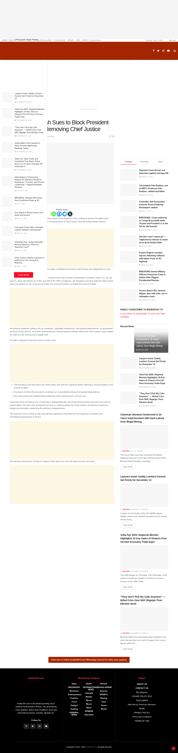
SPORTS (85, 40)
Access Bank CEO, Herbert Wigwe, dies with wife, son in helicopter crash (153, 293)
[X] (70, 214)
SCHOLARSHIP (59, 40)
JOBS (78, 40)
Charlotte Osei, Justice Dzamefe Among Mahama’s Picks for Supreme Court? (29, 244)
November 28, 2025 (148, 387)
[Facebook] (59, 214)
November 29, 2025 (148, 368)
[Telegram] (64, 214)
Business (74, 691)
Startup (103, 698)
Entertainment (95, 40)
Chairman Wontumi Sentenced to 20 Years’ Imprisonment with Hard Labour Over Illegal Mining (142, 418)
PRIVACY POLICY (142, 713)
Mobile (89, 697)
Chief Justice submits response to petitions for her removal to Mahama (29, 260)
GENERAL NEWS (24, 40)
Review (103, 684)
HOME (4, 40)
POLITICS (12, 40)
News (89, 707)
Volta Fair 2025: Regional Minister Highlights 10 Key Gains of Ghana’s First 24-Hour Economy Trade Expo (143, 538)
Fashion (74, 698)
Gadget (74, 705)
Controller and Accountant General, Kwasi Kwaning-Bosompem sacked (152, 204)
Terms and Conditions (141, 717)
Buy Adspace (142, 692)
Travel (104, 705)
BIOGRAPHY (74, 687)
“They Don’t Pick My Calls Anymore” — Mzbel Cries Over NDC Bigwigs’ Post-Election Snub (29, 129)
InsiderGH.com (91, 747)
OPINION (70, 40)
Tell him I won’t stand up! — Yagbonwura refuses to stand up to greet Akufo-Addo (153, 239)
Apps (74, 684)
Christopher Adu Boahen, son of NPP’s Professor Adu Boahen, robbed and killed (153, 188)
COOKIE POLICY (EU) (142, 696)
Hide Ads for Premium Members (142, 704)
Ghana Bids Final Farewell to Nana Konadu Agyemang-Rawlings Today (27, 145)
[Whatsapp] (53, 214)
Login (173, 40)
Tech (103, 702)
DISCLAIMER (142, 700)
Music (89, 704)
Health (89, 684)
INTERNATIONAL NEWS (42, 40)
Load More (23, 275)
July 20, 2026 (143, 350)
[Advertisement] (23, 68)
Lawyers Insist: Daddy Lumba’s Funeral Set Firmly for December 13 (29, 96)
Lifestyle (89, 693)
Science (103, 691)
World (104, 709)
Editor (125, 451)
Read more (128, 467)
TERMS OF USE (142, 721)
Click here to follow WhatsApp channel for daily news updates (89, 660)
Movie (89, 700)
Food (74, 702)
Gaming (74, 709)
